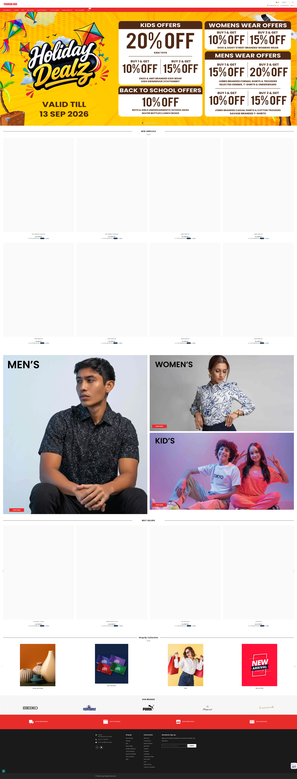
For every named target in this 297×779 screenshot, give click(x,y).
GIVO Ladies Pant (185, 621)
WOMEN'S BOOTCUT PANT (112, 621)
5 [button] (148, 122)
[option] (148, 69)
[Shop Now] (75, 434)
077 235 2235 (105, 739)
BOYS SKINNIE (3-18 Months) (38, 234)
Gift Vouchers (111, 685)
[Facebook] (97, 747)
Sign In (292, 5)
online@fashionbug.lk (106, 742)
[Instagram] (101, 747)
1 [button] (140, 122)
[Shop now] (222, 393)
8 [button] (154, 122)
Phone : (100, 739)
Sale (185, 688)
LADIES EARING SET (185, 234)
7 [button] (152, 122)
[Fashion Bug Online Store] (37, 665)
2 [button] (142, 122)
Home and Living (38, 688)
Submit (191, 745)
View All (148, 134)
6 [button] (150, 122)
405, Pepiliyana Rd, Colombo (105, 736)
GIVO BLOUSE (258, 621)
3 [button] (144, 122)
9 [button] (156, 122)
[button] (31, 68)
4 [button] (146, 122)
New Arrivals (259, 688)
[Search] (288, 2)
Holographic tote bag (38, 621)
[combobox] (287, 2)
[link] (38, 721)
